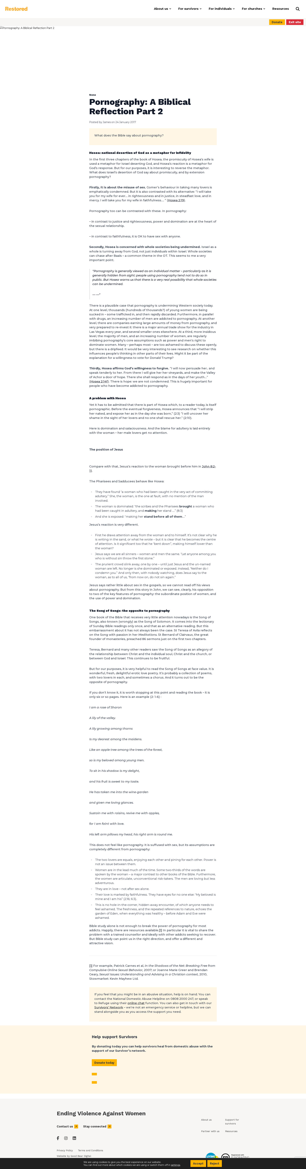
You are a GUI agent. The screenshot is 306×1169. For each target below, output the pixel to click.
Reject (214, 1163)
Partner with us (210, 1131)
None (92, 94)
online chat (136, 1003)
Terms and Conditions (90, 1150)
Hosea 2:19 (176, 200)
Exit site (295, 22)
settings (175, 1164)
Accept (198, 1163)
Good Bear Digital (81, 1156)
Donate (277, 22)
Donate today (104, 1062)
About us (206, 1119)
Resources (231, 1131)
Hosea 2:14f (99, 381)
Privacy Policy (65, 1150)
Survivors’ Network (108, 1007)
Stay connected (94, 1126)
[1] (160, 930)
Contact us (65, 1126)
